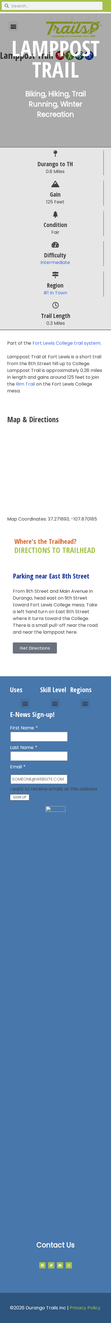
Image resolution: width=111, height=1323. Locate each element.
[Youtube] (60, 1265)
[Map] (55, 468)
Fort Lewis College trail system (66, 343)
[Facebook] (42, 1265)
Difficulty (55, 255)
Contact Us (55, 1245)
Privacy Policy (85, 1308)
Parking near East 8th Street (51, 576)
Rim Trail (25, 384)
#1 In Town (55, 293)
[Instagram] (69, 1265)
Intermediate (55, 262)
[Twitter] (51, 1265)
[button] (25, 703)
